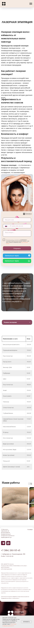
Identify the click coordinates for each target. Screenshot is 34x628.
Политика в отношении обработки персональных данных (15, 596)
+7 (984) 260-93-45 (10, 550)
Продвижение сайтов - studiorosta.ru (10, 598)
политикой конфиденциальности (9, 625)
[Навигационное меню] (30, 4)
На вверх (30, 529)
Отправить (17, 248)
